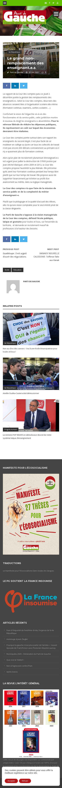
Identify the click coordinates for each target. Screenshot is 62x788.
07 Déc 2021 (34, 72)
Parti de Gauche (16, 72)
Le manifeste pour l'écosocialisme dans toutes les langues (28, 570)
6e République (14, 52)
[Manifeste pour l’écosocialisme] (31, 514)
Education (17, 270)
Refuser (25, 781)
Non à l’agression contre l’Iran (19, 665)
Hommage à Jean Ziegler (17, 639)
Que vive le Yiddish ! (15, 660)
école (7, 270)
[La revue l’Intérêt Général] (31, 723)
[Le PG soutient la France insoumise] (31, 600)
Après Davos (12, 671)
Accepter (11, 781)
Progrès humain (10, 429)
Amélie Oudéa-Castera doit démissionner (21, 393)
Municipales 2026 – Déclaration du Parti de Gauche (28, 654)
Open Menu (5, 3)
